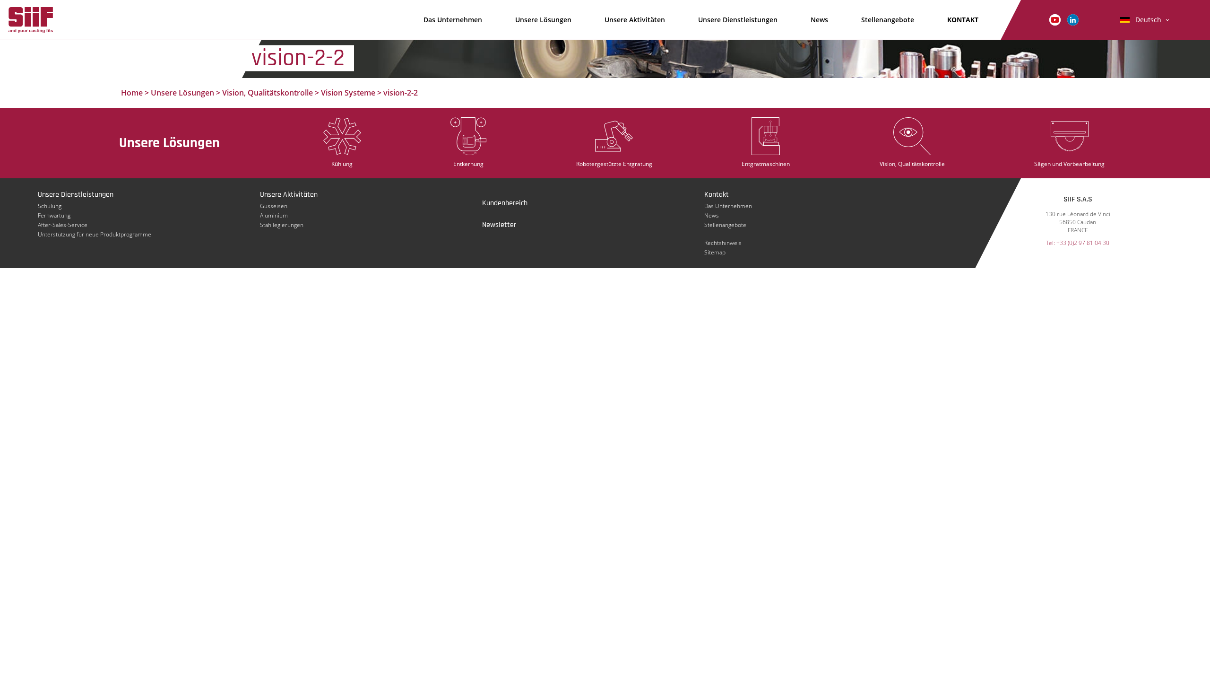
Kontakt (716, 195)
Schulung (49, 206)
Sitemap (715, 252)
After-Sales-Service (62, 225)
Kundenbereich (504, 203)
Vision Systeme (348, 92)
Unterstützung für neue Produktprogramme (94, 234)
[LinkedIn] (1073, 19)
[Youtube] (1055, 19)
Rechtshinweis (723, 243)
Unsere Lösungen (543, 19)
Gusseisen (273, 206)
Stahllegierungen (281, 225)
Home (132, 92)
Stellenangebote (887, 19)
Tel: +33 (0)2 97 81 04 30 (1077, 243)
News (819, 19)
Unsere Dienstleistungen (738, 19)
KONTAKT (962, 19)
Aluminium (274, 215)
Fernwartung (54, 215)
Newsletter (499, 225)
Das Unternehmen (453, 19)
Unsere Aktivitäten (635, 19)
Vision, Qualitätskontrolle (267, 92)
